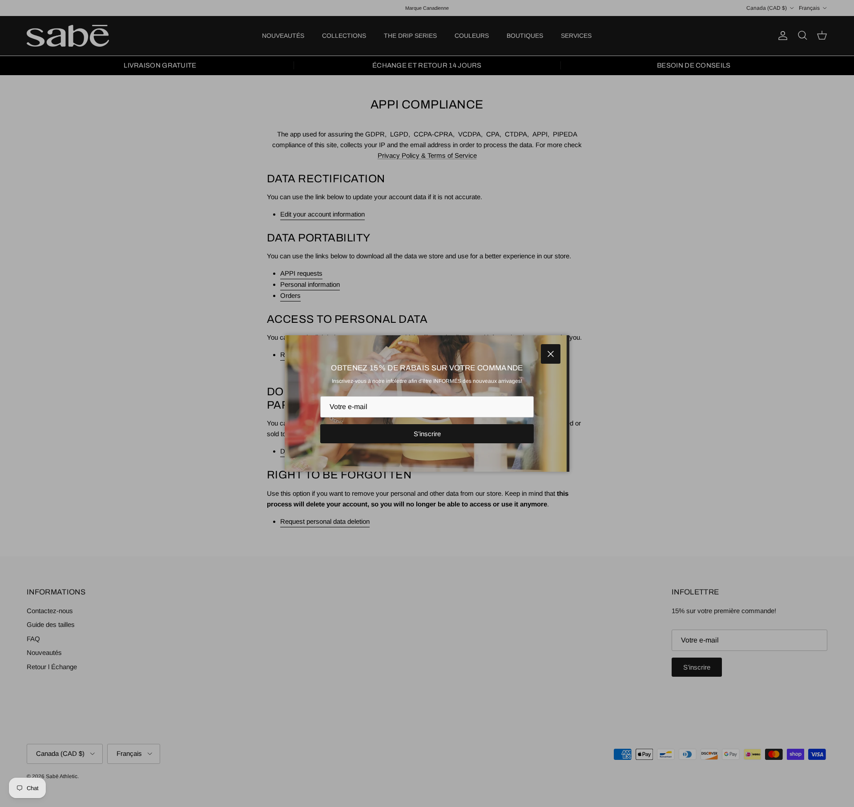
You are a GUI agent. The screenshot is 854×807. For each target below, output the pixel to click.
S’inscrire (427, 434)
